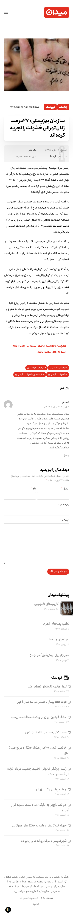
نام (33, 489)
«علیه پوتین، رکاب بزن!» (51, 789)
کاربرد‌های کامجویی (46, 603)
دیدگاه (64, 520)
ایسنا (53, 157)
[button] (6, 12)
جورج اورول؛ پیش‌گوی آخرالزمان (49, 655)
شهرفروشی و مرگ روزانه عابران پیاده (44, 840)
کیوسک (50, 107)
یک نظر (32, 150)
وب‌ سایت (63, 504)
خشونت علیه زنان (57, 374)
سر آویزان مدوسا (59, 639)
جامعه (63, 107)
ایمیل (65, 489)
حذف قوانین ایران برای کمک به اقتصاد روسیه (39, 717)
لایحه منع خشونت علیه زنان (29, 374)
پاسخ (66, 455)
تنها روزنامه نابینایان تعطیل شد (47, 686)
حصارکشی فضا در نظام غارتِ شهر (46, 732)
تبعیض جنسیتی (58, 368)
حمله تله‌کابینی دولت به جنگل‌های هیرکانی (39, 825)
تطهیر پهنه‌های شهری (56, 623)
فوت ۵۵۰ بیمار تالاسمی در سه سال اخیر (42, 701)
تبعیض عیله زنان (35, 368)
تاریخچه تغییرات (29, 898)
